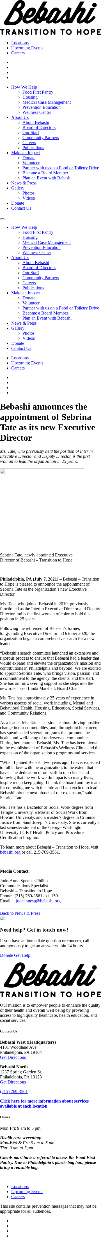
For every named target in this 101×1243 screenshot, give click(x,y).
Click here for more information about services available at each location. (44, 1103)
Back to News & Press (20, 913)
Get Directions (13, 1057)
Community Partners (40, 137)
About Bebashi (35, 122)
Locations (20, 42)
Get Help (22, 955)
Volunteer (31, 162)
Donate (28, 157)
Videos (28, 198)
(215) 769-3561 (14, 1091)
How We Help (24, 87)
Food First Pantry (37, 92)
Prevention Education (41, 107)
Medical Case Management (46, 102)
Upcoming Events (27, 47)
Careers (18, 52)
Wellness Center (36, 112)
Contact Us (21, 208)
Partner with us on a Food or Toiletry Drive (60, 167)
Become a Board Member (45, 172)
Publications (33, 147)
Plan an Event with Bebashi (47, 177)
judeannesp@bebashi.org (38, 900)
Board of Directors (39, 127)
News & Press (23, 183)
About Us (20, 117)
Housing (30, 97)
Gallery (17, 188)
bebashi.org (10, 852)
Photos (28, 193)
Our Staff (30, 132)
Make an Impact (25, 152)
